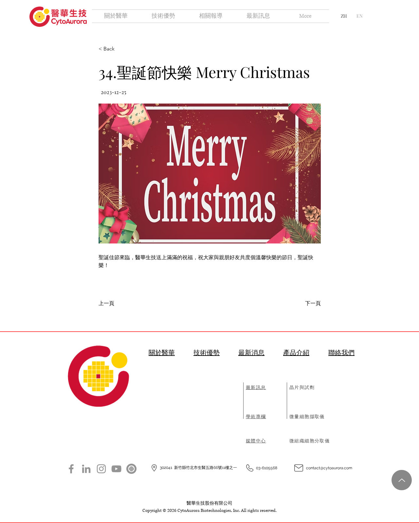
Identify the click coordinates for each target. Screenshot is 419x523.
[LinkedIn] (86, 469)
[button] (210, 173)
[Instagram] (101, 469)
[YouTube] (116, 469)
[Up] (402, 480)
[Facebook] (71, 469)
